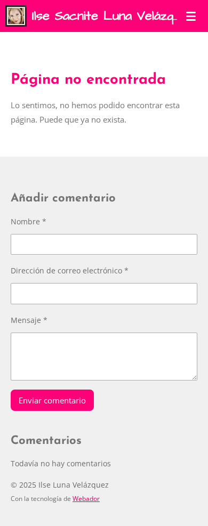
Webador (86, 499)
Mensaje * (29, 320)
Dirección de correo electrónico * (70, 270)
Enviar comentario (52, 400)
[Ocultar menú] (191, 16)
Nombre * (28, 221)
